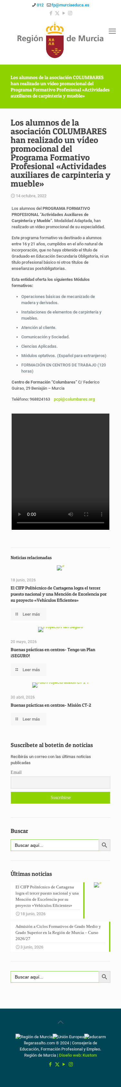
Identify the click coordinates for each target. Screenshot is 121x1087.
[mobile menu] (112, 31)
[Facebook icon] (50, 13)
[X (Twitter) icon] (57, 13)
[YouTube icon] (63, 13)
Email (16, 772)
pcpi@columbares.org (74, 399)
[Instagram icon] (70, 13)
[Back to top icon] (60, 1022)
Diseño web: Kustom (78, 1055)
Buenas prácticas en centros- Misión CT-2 (51, 705)
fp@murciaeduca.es (70, 5)
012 (40, 5)
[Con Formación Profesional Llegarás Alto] (60, 41)
